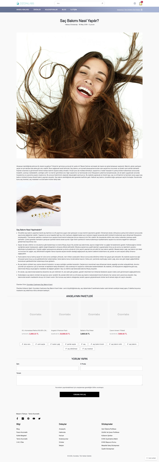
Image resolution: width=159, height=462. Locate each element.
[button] (141, 3)
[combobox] (77, 3)
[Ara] (79, 3)
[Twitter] (39, 418)
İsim (17, 364)
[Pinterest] (28, 418)
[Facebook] (17, 418)
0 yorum (91, 24)
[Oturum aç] (135, 3)
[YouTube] (33, 418)
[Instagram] (22, 418)
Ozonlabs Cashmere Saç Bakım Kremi (39, 284)
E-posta (83, 364)
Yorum (18, 373)
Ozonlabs (76, 456)
